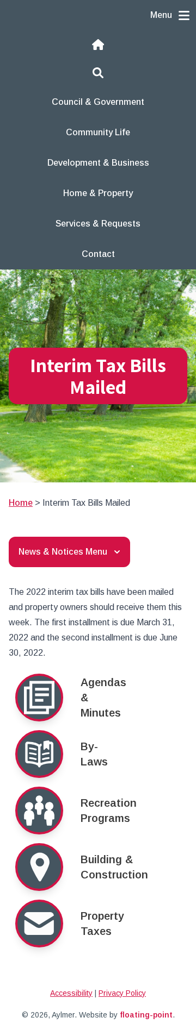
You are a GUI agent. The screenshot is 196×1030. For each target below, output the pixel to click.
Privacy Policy (122, 993)
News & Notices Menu (63, 551)
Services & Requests (98, 223)
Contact (98, 254)
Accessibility (71, 993)
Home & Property (98, 193)
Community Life (98, 132)
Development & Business (98, 162)
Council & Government (98, 101)
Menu (161, 15)
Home (21, 502)
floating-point (146, 1014)
